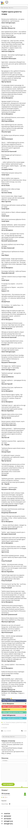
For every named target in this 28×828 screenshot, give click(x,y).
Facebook (4, 693)
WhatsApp (14, 693)
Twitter (3, 695)
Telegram (21, 693)
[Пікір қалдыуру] (6, 2)
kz (4, 722)
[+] (3, 797)
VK (9, 693)
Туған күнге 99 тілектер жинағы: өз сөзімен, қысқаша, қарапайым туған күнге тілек (12, 744)
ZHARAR (9, 731)
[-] (7, 797)
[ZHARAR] (2, 2)
